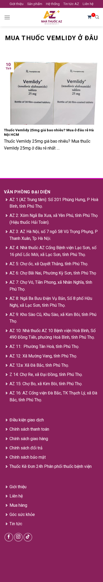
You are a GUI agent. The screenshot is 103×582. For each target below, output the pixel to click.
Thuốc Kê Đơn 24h (26, 466)
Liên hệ (88, 4)
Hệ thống (53, 4)
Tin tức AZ (71, 4)
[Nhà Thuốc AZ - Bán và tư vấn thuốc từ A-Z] (51, 17)
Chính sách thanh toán (29, 429)
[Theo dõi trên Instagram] (18, 537)
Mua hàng (18, 505)
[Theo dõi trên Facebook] (8, 537)
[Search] (97, 17)
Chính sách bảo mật (28, 457)
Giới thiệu (17, 4)
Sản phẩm (34, 4)
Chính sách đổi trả (26, 447)
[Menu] (7, 17)
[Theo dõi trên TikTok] (28, 537)
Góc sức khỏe (22, 514)
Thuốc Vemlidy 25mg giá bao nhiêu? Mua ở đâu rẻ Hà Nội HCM (49, 132)
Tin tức (16, 523)
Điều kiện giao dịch (27, 419)
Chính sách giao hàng (29, 438)
